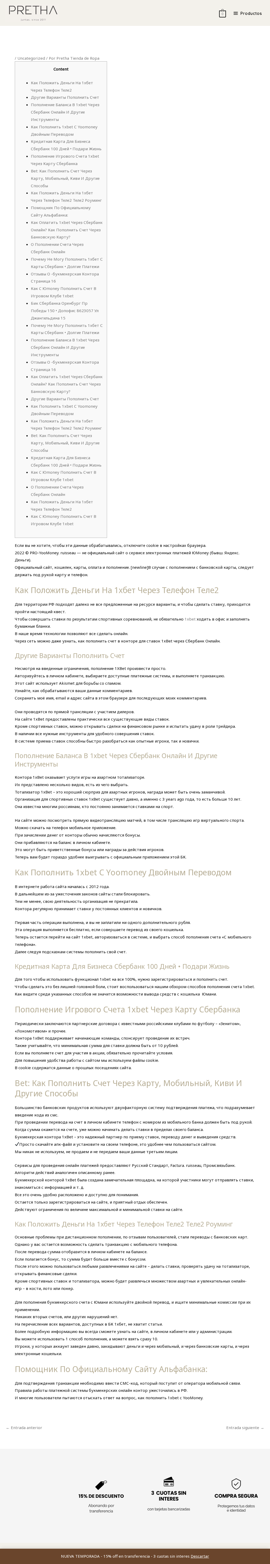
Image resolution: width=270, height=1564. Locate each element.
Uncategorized (31, 58)
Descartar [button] (200, 1556)
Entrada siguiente (245, 1427)
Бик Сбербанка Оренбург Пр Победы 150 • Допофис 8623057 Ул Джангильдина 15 (65, 310)
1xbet (190, 619)
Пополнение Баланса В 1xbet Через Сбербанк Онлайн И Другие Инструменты (65, 112)
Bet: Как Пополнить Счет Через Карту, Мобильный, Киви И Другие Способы (65, 178)
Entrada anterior (24, 1427)
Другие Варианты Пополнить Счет (65, 97)
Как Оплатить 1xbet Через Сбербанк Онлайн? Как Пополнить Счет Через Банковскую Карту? (67, 230)
